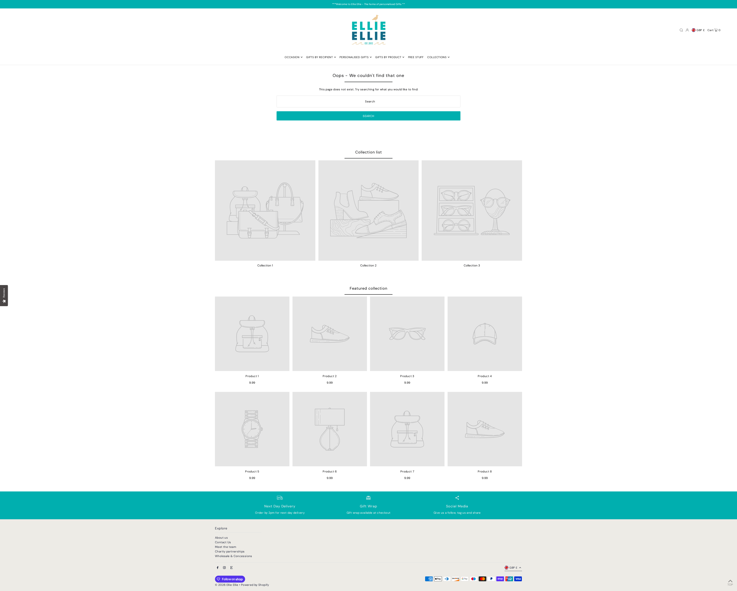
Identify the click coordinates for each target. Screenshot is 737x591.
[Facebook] (217, 568)
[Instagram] (224, 568)
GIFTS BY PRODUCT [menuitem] (388, 57)
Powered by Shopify (255, 585)
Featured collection (368, 288)
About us (221, 538)
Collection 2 (368, 265)
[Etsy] (231, 568)
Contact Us (223, 542)
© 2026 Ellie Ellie (227, 585)
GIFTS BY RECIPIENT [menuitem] (319, 57)
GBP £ (701, 30)
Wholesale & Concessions (233, 556)
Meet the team (225, 547)
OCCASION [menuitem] (292, 57)
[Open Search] (681, 30)
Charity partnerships (230, 551)
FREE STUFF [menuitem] (416, 57)
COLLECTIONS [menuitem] (437, 57)
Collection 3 (472, 265)
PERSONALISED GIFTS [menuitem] (354, 57)
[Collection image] (265, 210)
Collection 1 (265, 265)
